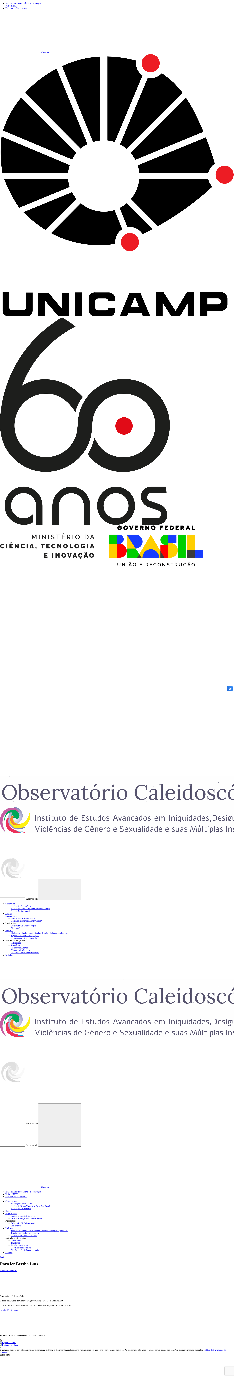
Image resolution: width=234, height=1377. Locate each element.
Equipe (8, 913)
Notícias (8, 955)
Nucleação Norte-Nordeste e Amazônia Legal (30, 908)
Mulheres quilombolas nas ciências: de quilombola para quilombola (39, 933)
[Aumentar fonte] (20, 31)
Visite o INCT (11, 6)
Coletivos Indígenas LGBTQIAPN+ (26, 921)
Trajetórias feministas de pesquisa (25, 935)
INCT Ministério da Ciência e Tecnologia (23, 3)
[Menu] (20, 978)
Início (2, 1257)
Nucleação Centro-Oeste (21, 906)
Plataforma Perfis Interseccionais (25, 952)
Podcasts (9, 930)
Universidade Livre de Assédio (24, 938)
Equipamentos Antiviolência (23, 918)
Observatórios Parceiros (21, 950)
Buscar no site (32, 899)
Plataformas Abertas (19, 948)
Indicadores (16, 943)
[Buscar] (20, 1102)
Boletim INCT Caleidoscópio (23, 926)
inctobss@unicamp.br (9, 1310)
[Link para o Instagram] (61, 1331)
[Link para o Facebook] (20, 1331)
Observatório (11, 904)
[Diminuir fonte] (61, 31)
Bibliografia (16, 928)
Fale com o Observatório (16, 8)
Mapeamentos (11, 916)
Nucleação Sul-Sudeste (21, 911)
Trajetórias (15, 945)
